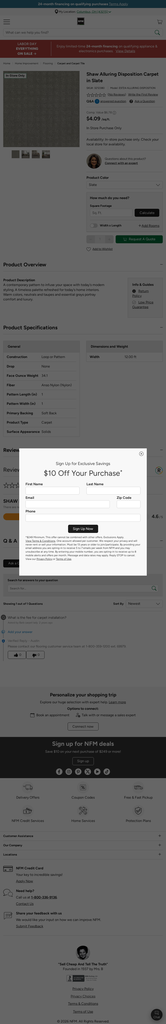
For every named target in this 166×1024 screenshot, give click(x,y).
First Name (34, 484)
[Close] (141, 453)
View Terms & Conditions (40, 540)
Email (30, 497)
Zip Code (124, 497)
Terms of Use (63, 559)
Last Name (95, 484)
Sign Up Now (83, 529)
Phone (30, 511)
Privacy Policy (44, 559)
